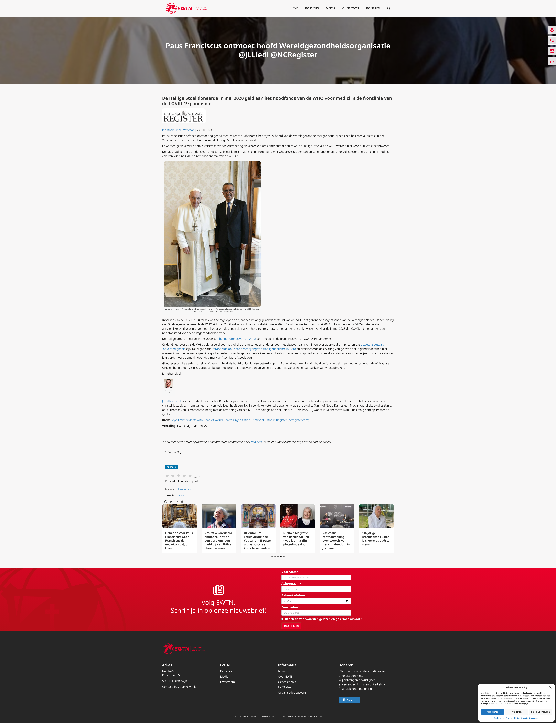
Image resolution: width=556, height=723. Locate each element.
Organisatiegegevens (292, 692)
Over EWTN (350, 8)
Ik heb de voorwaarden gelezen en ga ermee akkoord (323, 619)
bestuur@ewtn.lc (185, 687)
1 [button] (272, 556)
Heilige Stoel (182, 98)
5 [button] (284, 556)
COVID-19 (178, 103)
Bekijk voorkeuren (540, 711)
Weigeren (517, 711)
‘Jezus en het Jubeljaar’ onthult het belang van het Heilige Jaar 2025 (375, 538)
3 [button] (278, 556)
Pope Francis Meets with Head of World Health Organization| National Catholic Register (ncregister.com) (240, 420)
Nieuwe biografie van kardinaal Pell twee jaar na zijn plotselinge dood (256, 538)
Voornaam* (289, 572)
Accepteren (492, 711)
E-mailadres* (290, 607)
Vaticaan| (189, 130)
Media (330, 8)
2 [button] (275, 556)
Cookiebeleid (499, 718)
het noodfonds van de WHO (237, 339)
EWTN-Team (286, 687)
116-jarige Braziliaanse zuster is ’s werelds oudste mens (336, 538)
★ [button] (167, 475)
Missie (282, 671)
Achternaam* (291, 583)
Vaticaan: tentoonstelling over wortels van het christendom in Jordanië (296, 540)
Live (295, 8)
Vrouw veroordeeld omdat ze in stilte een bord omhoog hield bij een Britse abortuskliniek (179, 540)
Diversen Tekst (185, 489)
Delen (173, 466)
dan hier (256, 442)
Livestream (227, 682)
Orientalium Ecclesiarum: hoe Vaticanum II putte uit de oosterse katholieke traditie (218, 540)
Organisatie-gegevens (530, 718)
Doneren (373, 8)
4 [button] (281, 556)
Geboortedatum (293, 595)
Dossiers (312, 8)
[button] (550, 687)
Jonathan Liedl (171, 130)
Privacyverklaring (513, 718)
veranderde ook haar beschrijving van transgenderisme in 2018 (254, 349)
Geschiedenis (287, 682)
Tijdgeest (180, 495)
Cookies (302, 716)
